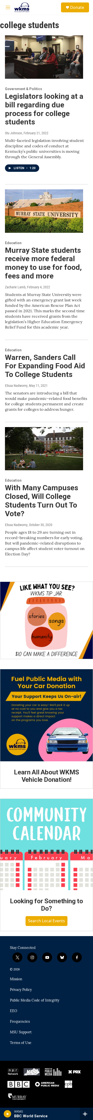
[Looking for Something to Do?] (46, 844)
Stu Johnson (13, 133)
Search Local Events (46, 921)
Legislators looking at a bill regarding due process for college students (44, 109)
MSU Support (20, 1032)
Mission (16, 979)
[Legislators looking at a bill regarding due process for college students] (44, 57)
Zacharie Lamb (15, 287)
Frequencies (20, 1022)
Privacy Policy (21, 990)
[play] (7, 1113)
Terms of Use (20, 1043)
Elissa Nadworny (16, 386)
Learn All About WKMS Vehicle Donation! (46, 775)
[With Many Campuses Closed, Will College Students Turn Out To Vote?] (44, 449)
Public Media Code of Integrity (34, 1000)
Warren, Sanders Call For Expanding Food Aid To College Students (45, 366)
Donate (77, 7)
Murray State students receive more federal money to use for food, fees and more (43, 263)
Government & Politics (23, 89)
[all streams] (86, 1114)
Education (13, 243)
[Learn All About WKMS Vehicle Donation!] (46, 715)
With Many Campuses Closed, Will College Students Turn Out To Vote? (41, 500)
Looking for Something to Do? (46, 904)
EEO (13, 1011)
